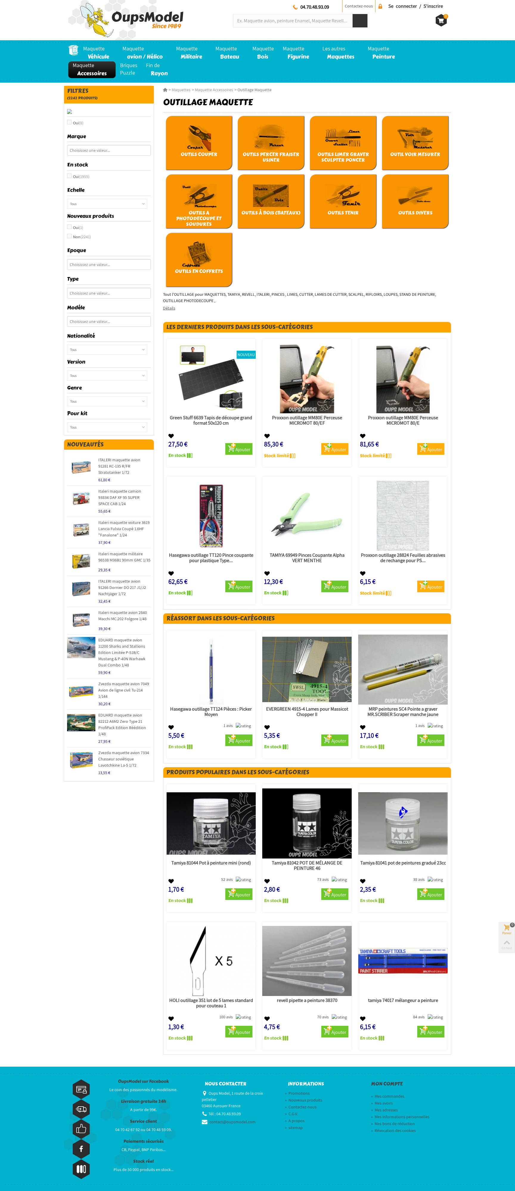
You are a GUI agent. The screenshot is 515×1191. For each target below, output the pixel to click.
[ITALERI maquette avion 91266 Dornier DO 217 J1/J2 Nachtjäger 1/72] (81, 588)
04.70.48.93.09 (314, 7)
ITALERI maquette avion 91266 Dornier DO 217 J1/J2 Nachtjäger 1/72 (122, 587)
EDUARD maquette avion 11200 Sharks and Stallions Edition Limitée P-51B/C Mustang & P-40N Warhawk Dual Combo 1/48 (121, 652)
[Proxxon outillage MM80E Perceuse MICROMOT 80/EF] (307, 378)
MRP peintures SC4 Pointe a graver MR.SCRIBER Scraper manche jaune (402, 711)
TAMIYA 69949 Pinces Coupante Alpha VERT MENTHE (307, 558)
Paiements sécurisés (143, 1141)
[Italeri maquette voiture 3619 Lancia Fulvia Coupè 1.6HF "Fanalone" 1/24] (81, 530)
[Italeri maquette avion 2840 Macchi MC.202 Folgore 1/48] (81, 620)
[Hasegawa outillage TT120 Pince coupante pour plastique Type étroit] (211, 516)
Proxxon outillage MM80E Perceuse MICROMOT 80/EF (307, 420)
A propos (295, 1120)
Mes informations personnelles (400, 1116)
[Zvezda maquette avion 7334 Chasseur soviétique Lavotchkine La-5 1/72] (81, 760)
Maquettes (181, 89)
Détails (169, 308)
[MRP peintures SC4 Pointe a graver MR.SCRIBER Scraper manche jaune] (403, 670)
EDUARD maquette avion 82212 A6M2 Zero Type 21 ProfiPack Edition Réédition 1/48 (122, 724)
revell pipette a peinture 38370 (307, 1000)
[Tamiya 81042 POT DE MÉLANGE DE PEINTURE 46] (307, 823)
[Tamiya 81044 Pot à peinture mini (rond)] (211, 823)
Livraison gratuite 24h (143, 1101)
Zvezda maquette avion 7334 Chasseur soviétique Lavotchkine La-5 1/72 (123, 759)
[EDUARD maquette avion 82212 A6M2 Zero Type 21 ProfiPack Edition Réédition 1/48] (81, 722)
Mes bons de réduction (393, 1123)
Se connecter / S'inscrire (415, 6)
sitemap (294, 1127)
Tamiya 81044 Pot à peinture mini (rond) (211, 863)
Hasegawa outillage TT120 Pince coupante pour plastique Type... (211, 558)
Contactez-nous (359, 6)
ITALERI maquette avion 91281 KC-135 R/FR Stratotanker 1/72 (119, 466)
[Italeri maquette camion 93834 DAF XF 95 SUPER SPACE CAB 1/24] (81, 498)
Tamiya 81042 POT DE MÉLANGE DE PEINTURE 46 (307, 865)
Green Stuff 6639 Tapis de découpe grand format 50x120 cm (211, 420)
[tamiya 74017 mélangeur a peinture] (403, 961)
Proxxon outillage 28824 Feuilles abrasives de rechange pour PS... (403, 558)
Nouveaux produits (303, 1100)
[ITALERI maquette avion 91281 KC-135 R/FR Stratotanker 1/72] (81, 467)
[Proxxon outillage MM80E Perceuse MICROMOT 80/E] (403, 378)
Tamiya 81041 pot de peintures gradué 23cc (403, 863)
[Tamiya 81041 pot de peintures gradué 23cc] (403, 823)
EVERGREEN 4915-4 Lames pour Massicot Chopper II (307, 711)
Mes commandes (387, 1096)
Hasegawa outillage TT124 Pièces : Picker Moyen (211, 711)
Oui (78, 123)
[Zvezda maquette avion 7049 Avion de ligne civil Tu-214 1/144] (81, 691)
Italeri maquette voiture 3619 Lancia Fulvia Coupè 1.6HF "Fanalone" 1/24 (124, 529)
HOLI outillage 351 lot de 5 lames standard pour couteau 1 (211, 1003)
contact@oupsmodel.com (233, 1122)
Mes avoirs (382, 1103)
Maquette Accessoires (214, 89)
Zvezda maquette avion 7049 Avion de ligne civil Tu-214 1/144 (123, 690)
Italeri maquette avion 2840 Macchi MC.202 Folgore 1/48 (122, 615)
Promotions (297, 1093)
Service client (143, 1121)
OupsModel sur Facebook (143, 1081)
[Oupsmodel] (125, 19)
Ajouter (242, 449)
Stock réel (143, 1161)
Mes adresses (384, 1110)
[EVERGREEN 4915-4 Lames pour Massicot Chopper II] (307, 670)
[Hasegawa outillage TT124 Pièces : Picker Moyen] (211, 670)
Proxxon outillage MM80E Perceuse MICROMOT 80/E (403, 420)
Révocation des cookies (393, 1130)
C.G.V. (291, 1113)
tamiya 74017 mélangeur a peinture (403, 1000)
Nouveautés (85, 444)
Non (82, 236)
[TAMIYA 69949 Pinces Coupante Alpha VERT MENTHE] (307, 516)
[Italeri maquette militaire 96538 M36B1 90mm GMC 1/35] (81, 561)
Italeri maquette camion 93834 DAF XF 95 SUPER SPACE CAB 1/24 (119, 497)
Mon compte (387, 1084)
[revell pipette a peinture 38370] (307, 961)
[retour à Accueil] (165, 89)
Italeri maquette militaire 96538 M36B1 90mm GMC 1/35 (124, 557)
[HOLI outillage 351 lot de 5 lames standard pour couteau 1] (211, 961)
